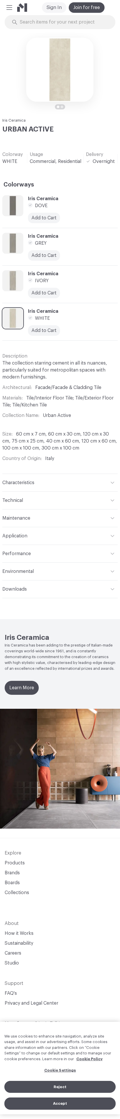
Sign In (54, 7)
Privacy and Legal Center (31, 1003)
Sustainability (19, 943)
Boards (12, 882)
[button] (9, 7)
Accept (60, 1103)
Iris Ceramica (14, 120)
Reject (60, 1087)
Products (15, 863)
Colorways (18, 185)
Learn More (21, 687)
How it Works (19, 933)
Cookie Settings (60, 1070)
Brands (12, 873)
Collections (17, 892)
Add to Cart (44, 218)
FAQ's (11, 993)
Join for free (86, 7)
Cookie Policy (89, 1059)
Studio (12, 963)
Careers (13, 953)
